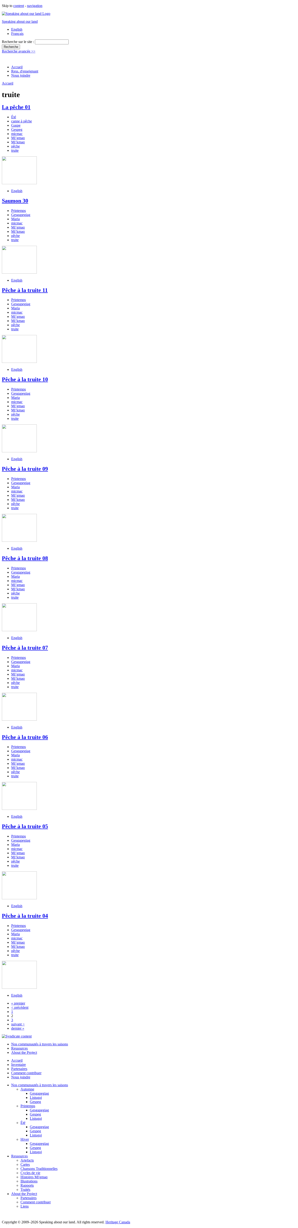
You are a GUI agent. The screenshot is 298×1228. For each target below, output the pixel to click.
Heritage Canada (117, 1222)
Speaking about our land (20, 21)
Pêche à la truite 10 (25, 379)
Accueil (17, 67)
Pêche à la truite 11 (25, 290)
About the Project (24, 1052)
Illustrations (28, 1181)
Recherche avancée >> (18, 51)
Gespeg (16, 129)
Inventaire (18, 1065)
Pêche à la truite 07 (25, 648)
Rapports (27, 1185)
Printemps (18, 211)
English (16, 29)
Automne (27, 1089)
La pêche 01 (16, 107)
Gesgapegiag (20, 215)
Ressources (19, 1048)
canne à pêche (21, 121)
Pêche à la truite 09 (25, 469)
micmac (17, 134)
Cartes (25, 1164)
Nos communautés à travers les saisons (39, 1044)
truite (15, 150)
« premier (18, 1003)
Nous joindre (20, 75)
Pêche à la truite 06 (25, 737)
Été (13, 117)
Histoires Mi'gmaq (33, 1177)
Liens (24, 1206)
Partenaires (19, 1069)
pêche (15, 146)
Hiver (24, 1139)
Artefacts (27, 1160)
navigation (34, 6)
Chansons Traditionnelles (39, 1169)
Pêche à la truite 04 (25, 916)
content (18, 6)
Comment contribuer (26, 1073)
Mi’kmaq (18, 142)
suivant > (18, 1024)
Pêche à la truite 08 (25, 558)
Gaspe (15, 125)
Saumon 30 (15, 201)
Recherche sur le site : (18, 42)
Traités (25, 1190)
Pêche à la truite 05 (25, 826)
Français (17, 34)
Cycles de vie (30, 1173)
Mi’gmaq (18, 138)
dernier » (17, 1028)
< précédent (19, 1007)
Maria (15, 219)
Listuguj (36, 1098)
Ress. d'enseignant (24, 71)
